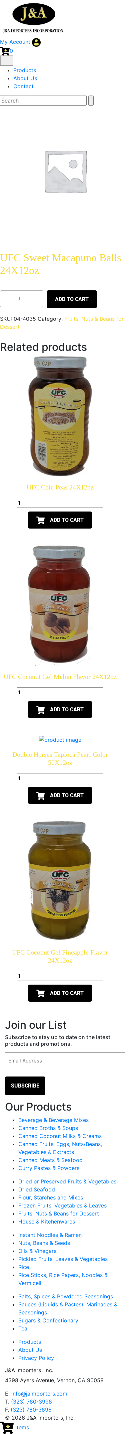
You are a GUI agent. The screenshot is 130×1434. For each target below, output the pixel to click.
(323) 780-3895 (31, 1409)
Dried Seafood (36, 1189)
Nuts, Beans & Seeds (44, 1243)
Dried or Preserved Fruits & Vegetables (67, 1181)
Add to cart (72, 299)
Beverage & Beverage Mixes (53, 1120)
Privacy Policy (36, 1357)
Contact (23, 86)
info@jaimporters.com (39, 1393)
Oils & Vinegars (37, 1251)
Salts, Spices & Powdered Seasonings (65, 1296)
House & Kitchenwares (46, 1221)
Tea (22, 1328)
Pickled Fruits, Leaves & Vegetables (63, 1259)
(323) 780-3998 (31, 1401)
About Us (25, 78)
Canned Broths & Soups (48, 1128)
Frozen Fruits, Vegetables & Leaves (62, 1205)
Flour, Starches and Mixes (50, 1197)
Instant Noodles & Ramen (50, 1235)
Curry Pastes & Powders (48, 1168)
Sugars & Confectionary (48, 1320)
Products (24, 70)
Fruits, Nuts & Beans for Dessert (58, 1213)
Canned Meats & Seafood (50, 1160)
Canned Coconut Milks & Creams (60, 1136)
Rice (23, 1267)
